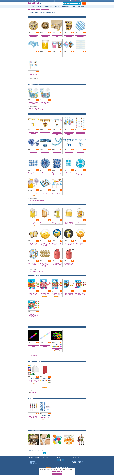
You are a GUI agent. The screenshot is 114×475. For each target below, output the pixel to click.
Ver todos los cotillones (34, 355)
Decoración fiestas (48, 6)
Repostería (39, 6)
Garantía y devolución (33, 463)
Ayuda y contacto (50, 0)
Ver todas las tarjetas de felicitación (37, 109)
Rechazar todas (57, 473)
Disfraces (57, 6)
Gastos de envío (35, 0)
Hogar (73, 6)
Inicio (30, 0)
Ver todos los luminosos (34, 357)
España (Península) (80, 0)
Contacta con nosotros (76, 462)
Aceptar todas (57, 471)
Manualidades (81, 6)
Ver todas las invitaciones (35, 108)
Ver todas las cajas (33, 392)
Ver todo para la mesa (34, 80)
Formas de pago (43, 0)
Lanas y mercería (65, 6)
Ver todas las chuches (34, 322)
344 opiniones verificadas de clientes (61, 467)
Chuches (32, 6)
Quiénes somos (32, 462)
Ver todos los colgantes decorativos (37, 200)
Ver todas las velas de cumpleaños (36, 424)
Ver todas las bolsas (34, 393)
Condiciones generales (47, 458)
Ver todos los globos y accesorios (36, 271)
